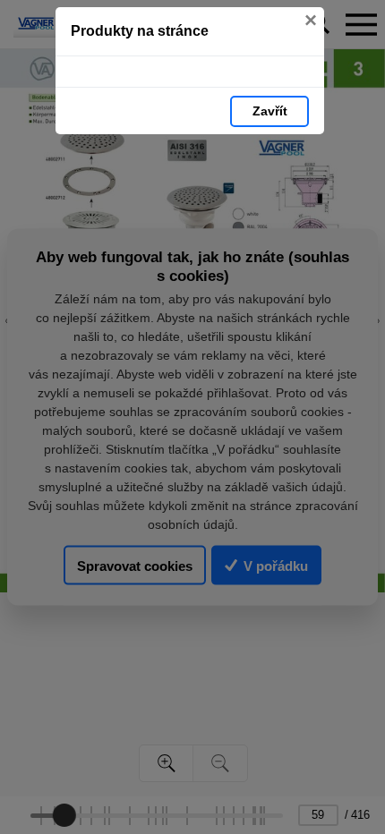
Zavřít (269, 111)
